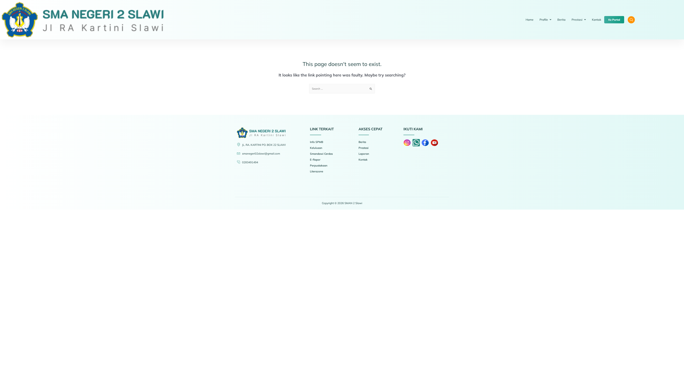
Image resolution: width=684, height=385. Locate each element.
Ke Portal (614, 19)
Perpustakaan (318, 165)
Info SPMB (316, 142)
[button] (545, 19)
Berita (561, 19)
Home (529, 19)
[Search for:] (342, 88)
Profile (544, 19)
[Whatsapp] (416, 142)
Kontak (596, 19)
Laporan (364, 153)
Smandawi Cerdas (321, 153)
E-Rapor (315, 159)
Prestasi (577, 19)
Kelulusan (316, 148)
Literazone (316, 171)
